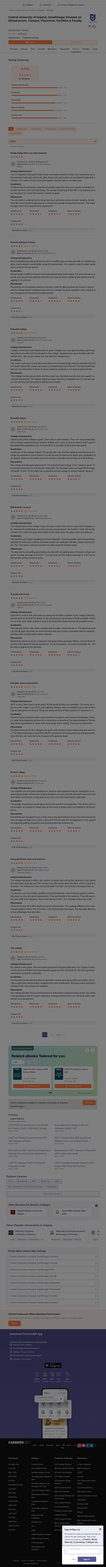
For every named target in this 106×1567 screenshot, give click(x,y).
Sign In (87, 1559)
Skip (73, 1559)
